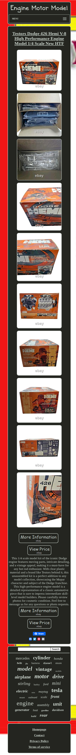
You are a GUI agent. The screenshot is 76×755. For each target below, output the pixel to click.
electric (22, 691)
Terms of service (39, 747)
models (58, 671)
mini (56, 683)
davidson (58, 710)
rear (44, 715)
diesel (47, 663)
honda (58, 658)
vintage (44, 669)
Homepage (39, 729)
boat (35, 710)
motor (41, 676)
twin (19, 662)
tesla (56, 690)
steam (58, 663)
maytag (43, 691)
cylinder (41, 657)
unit (57, 704)
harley (37, 684)
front (55, 696)
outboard (32, 697)
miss (33, 692)
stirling (24, 683)
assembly (43, 705)
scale (44, 697)
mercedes (23, 658)
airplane (23, 677)
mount (22, 697)
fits (26, 664)
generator (22, 710)
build (33, 716)
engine (25, 703)
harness (35, 663)
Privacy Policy (39, 741)
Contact (39, 735)
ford (45, 684)
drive (58, 676)
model (24, 669)
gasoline (45, 710)
